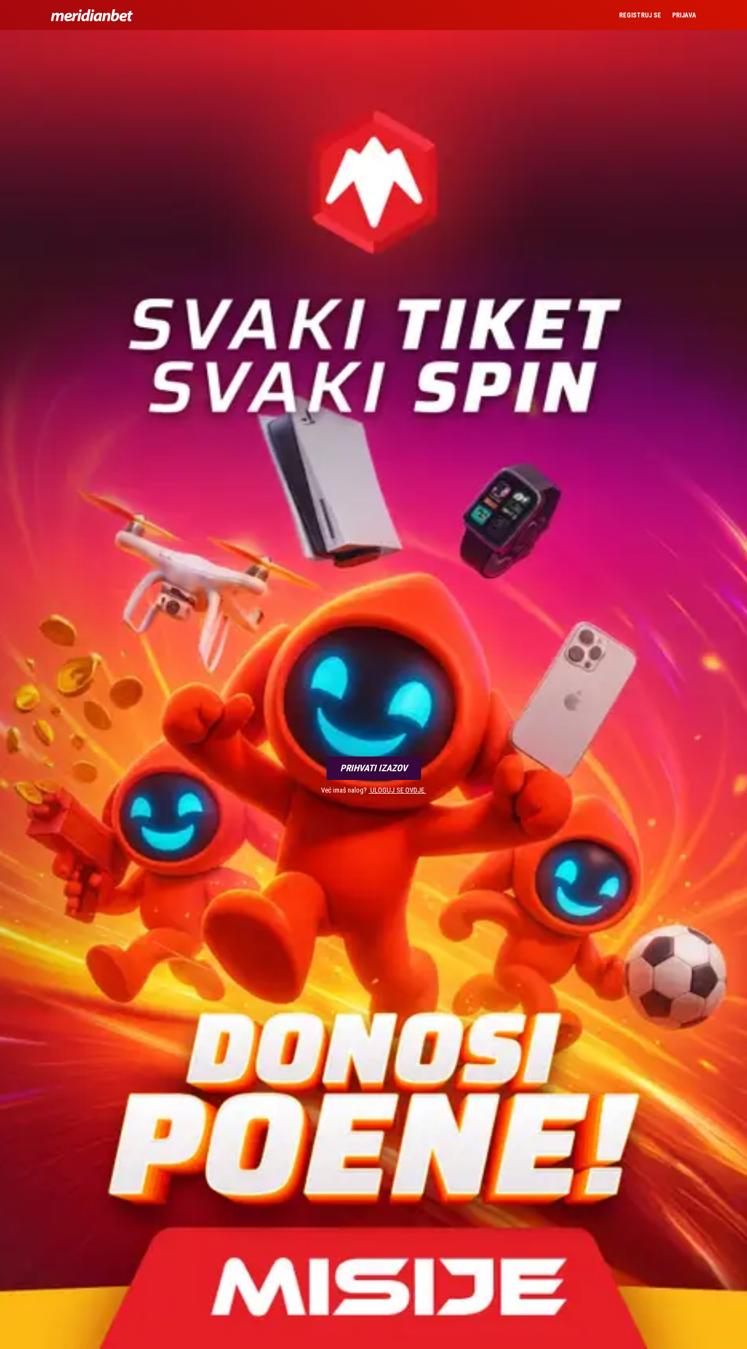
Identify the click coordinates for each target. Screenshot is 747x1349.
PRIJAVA (684, 15)
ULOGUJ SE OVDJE (397, 790)
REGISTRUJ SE (640, 15)
